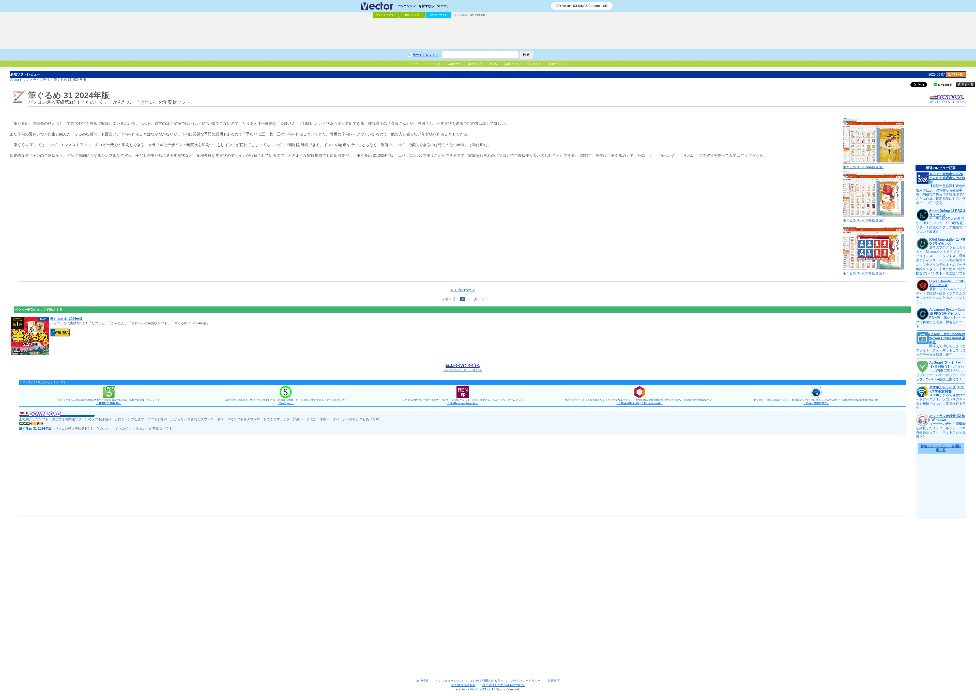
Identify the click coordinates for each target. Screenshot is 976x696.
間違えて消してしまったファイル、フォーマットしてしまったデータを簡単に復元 (941, 350)
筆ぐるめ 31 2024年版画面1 (863, 167)
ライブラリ (41, 80)
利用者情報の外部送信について (503, 685)
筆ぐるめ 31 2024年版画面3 (863, 273)
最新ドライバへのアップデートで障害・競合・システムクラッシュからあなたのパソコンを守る (941, 295)
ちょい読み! (461, 15)
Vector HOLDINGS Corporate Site (585, 6)
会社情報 (422, 680)
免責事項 (553, 680)
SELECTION (477, 15)
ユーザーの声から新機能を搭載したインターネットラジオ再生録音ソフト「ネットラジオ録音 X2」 (941, 430)
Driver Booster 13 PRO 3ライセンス (947, 283)
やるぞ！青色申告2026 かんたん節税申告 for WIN (947, 178)
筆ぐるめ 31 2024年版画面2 (863, 220)
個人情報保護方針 (463, 685)
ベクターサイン (438, 14)
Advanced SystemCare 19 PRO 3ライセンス (947, 312)
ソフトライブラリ (386, 14)
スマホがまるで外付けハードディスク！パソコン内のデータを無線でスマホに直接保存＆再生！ (941, 401)
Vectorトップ (19, 80)
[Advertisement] (488, 33)
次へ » (478, 299)
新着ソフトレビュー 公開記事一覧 (941, 448)
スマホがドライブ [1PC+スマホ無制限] (946, 389)
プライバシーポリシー (525, 680)
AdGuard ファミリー (945, 362)
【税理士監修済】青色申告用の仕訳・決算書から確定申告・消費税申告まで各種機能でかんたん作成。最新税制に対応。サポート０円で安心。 (941, 194)
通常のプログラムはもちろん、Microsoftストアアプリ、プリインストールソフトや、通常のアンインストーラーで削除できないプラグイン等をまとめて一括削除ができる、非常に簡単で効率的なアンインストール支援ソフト (941, 260)
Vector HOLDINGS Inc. (476, 689)
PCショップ (412, 14)
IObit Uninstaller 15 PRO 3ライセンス (947, 241)
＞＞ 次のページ (463, 290)
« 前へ (447, 299)
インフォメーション (449, 680)
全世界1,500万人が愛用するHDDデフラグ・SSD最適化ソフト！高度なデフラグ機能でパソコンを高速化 (941, 225)
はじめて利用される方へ (486, 680)
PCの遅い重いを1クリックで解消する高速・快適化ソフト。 (940, 322)
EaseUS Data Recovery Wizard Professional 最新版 (947, 338)
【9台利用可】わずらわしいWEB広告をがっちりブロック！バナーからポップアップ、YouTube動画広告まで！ (941, 372)
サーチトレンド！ (426, 55)
